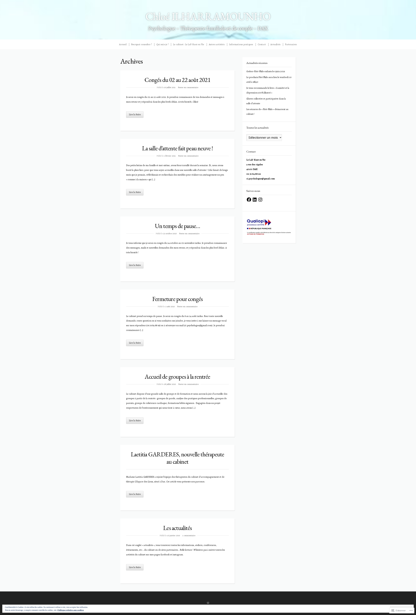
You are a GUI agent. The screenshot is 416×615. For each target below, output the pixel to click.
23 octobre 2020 (170, 233)
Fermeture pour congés (177, 299)
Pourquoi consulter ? (141, 44)
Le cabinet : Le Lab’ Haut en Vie (188, 44)
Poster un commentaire (188, 87)
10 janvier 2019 (173, 535)
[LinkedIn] (254, 199)
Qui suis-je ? (162, 44)
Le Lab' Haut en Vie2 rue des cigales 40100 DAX (255, 164)
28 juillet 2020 (170, 384)
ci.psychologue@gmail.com (260, 178)
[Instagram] (260, 199)
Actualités (275, 44)
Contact (262, 44)
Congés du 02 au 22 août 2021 (177, 80)
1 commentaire (188, 535)
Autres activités (217, 44)
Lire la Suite (135, 114)
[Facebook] (249, 199)
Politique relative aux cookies (71, 610)
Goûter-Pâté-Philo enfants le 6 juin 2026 (265, 71)
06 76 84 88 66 (253, 174)
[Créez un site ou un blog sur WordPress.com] (208, 603)
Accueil (122, 44)
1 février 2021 (170, 155)
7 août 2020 (170, 306)
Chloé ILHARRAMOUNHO (208, 16)
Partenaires (291, 44)
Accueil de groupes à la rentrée (177, 376)
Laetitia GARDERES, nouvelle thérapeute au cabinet (177, 457)
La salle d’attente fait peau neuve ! (177, 148)
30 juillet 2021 (170, 87)
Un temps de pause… (177, 226)
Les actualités (177, 528)
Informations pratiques (241, 44)
